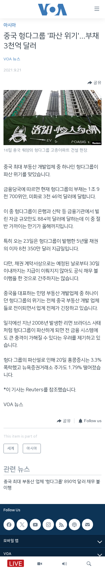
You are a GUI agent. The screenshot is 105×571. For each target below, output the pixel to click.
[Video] (39, 563)
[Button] (95, 83)
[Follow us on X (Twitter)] (22, 524)
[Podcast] (74, 524)
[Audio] (64, 563)
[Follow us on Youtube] (35, 524)
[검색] (89, 563)
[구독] (87, 524)
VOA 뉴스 (12, 59)
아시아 (10, 25)
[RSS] (61, 524)
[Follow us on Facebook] (9, 524)
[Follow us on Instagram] (48, 524)
